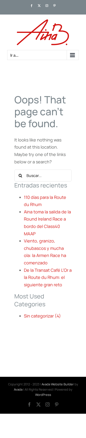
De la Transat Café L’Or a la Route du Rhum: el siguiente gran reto (48, 277)
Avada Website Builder (58, 384)
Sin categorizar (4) (42, 316)
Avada (18, 389)
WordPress (43, 395)
